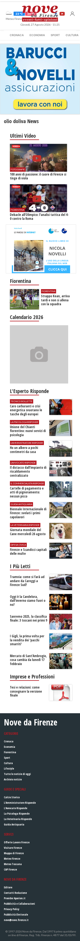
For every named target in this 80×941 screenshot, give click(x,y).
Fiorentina (10, 752)
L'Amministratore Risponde (20, 802)
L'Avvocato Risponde (15, 808)
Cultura (8, 763)
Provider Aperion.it (14, 898)
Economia (37, 35)
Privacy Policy (11, 909)
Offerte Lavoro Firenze (17, 842)
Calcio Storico (12, 797)
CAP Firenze (10, 869)
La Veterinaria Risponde (18, 819)
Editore (8, 887)
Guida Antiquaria (14, 824)
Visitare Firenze (13, 848)
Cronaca (17, 35)
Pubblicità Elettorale (16, 914)
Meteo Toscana (13, 864)
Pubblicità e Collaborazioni (19, 903)
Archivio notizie (13, 779)
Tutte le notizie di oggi (17, 774)
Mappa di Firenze (14, 853)
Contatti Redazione (15, 893)
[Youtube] (62, 14)
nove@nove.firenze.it (16, 920)
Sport (55, 35)
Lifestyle (9, 768)
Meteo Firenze (12, 858)
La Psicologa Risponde (17, 813)
